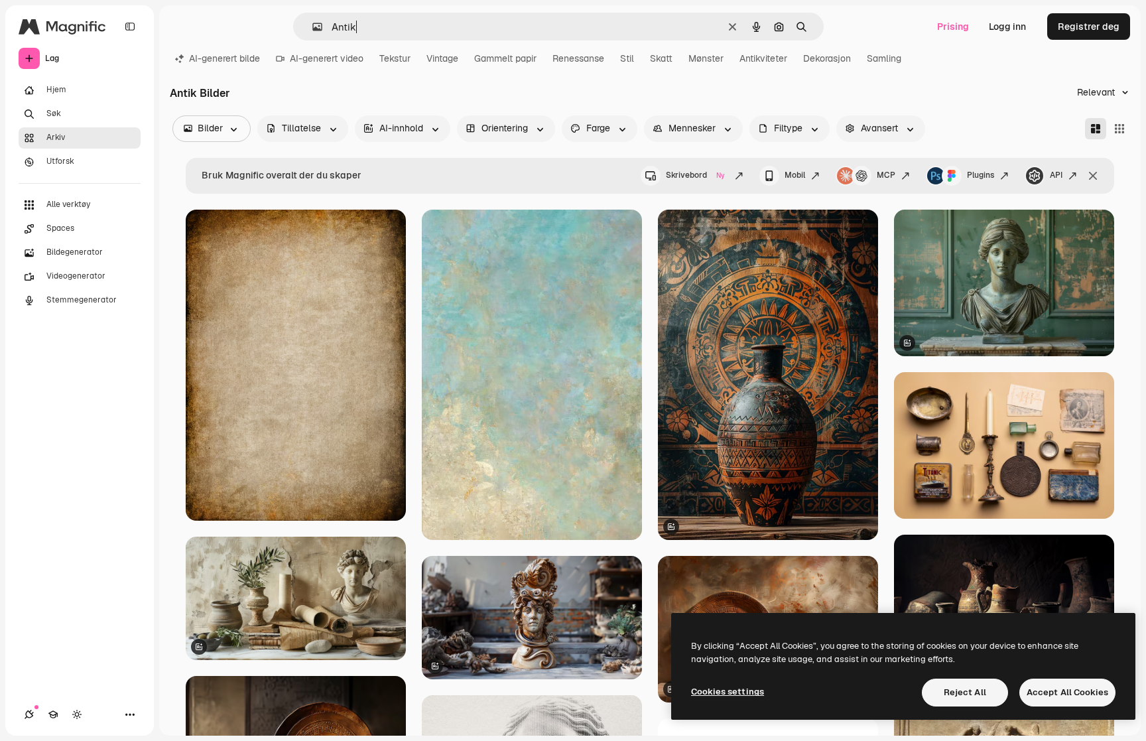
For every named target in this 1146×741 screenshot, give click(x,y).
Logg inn (1007, 27)
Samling (884, 58)
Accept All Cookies (1067, 692)
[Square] (1119, 128)
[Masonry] (1095, 128)
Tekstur (395, 58)
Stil (627, 58)
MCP (886, 175)
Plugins (980, 175)
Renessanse (578, 58)
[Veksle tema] (77, 714)
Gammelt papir (505, 58)
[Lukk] (1093, 175)
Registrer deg (1088, 27)
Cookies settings (727, 691)
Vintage (442, 58)
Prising (953, 27)
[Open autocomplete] (312, 27)
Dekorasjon (827, 58)
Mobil (795, 175)
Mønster (706, 58)
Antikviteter (763, 58)
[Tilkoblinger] (29, 714)
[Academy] (53, 714)
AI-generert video (326, 58)
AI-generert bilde (224, 58)
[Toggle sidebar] (130, 26)
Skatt (661, 58)
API (1056, 175)
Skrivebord (695, 175)
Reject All (965, 692)
